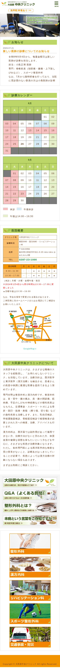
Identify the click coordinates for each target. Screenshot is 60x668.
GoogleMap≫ (30, 349)
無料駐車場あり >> (20, 10)
